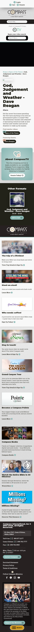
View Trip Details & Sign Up (12, 265)
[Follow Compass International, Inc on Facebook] (7, 578)
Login (18, 2)
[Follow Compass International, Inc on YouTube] (19, 578)
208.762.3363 (15, 545)
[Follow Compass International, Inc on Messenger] (11, 578)
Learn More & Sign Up (10, 354)
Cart (13, 5)
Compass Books (8, 455)
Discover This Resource (10, 517)
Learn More (6, 292)
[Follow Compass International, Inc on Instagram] (15, 578)
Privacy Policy (8, 565)
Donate (22, 5)
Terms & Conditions (10, 568)
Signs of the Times (16, 72)
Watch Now (6, 486)
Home (5, 72)
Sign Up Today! (7, 322)
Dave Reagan (10, 141)
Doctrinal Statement (10, 562)
